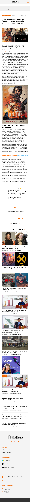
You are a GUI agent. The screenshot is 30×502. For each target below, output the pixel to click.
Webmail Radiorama (9, 467)
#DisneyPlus (22, 193)
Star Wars (17, 211)
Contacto (9, 452)
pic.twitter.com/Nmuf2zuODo (15, 194)
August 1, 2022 (19, 199)
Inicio (3, 7)
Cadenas (9, 449)
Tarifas (3, 452)
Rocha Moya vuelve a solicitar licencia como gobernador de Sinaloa (14, 424)
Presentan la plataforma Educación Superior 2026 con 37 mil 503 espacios (14, 311)
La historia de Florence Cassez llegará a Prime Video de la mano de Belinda (14, 247)
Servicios (21, 449)
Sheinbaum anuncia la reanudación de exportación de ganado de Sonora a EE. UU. (14, 415)
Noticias (15, 449)
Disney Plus (12, 211)
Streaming (22, 211)
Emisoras (4, 449)
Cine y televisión (16, 7)
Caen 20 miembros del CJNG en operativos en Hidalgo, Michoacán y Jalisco (14, 351)
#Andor (22, 188)
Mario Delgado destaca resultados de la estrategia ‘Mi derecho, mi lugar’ (13, 331)
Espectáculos (8, 7)
